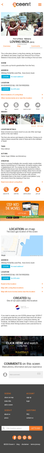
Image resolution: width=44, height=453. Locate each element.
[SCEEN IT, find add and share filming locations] (22, 8)
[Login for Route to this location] (22, 256)
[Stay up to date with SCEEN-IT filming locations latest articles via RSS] (29, 439)
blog (18, 444)
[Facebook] (14, 439)
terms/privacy (35, 444)
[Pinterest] (24, 439)
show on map (9, 397)
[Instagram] (19, 439)
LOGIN (6, 77)
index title (7, 401)
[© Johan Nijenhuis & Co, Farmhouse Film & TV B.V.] (10, 124)
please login (31, 316)
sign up (28, 397)
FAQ (27, 414)
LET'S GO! (35, 428)
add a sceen (8, 405)
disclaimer (25, 444)
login (28, 401)
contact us (29, 418)
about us (7, 414)
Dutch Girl (23, 306)
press (6, 418)
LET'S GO (22, 213)
